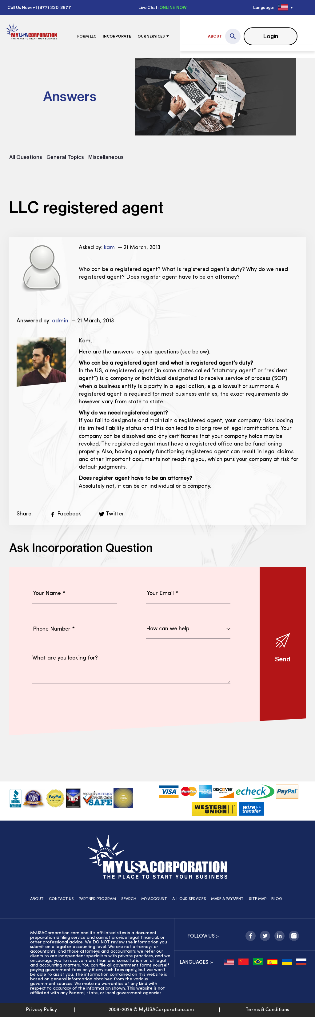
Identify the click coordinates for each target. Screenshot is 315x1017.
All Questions (25, 157)
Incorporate (117, 36)
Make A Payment (227, 899)
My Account (154, 899)
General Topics (65, 157)
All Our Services (189, 899)
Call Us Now (19, 7)
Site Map (257, 899)
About (215, 36)
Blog (276, 899)
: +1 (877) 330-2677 (51, 7)
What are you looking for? (65, 658)
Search (128, 899)
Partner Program (97, 899)
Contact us (61, 899)
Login (270, 36)
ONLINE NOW (173, 7)
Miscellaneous (106, 157)
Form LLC (86, 36)
